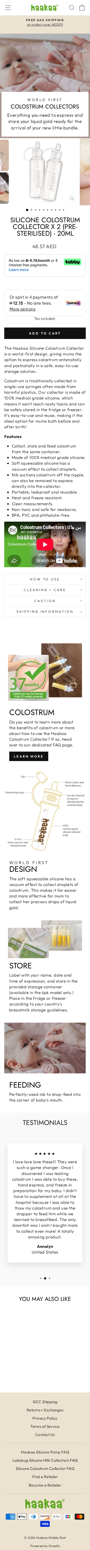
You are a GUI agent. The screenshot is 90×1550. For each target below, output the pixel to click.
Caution (45, 601)
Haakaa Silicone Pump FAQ (45, 1452)
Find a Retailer (45, 1476)
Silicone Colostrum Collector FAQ (45, 1468)
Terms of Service (45, 1426)
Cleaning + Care (45, 590)
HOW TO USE (45, 579)
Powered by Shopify (45, 1546)
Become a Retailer (45, 1485)
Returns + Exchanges (45, 1410)
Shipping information (45, 611)
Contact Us (45, 1434)
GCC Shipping (45, 1401)
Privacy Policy (45, 1418)
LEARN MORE (29, 756)
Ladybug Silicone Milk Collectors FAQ (45, 1460)
